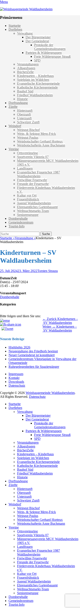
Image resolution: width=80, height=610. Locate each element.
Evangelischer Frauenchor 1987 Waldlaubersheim (38, 174)
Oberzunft (24, 114)
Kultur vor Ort (26, 195)
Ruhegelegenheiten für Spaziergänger (34, 366)
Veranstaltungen (28, 64)
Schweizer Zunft (28, 122)
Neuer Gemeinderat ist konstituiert (32, 355)
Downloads (16, 381)
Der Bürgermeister (38, 37)
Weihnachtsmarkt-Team (33, 211)
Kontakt (14, 378)
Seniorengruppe (27, 214)
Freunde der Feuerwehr (33, 184)
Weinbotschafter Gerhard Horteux (40, 141)
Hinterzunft (24, 110)
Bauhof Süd (25, 91)
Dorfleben (15, 29)
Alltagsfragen (26, 68)
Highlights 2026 (19, 347)
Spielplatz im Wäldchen (33, 79)
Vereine (14, 149)
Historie (22, 99)
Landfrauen (25, 168)
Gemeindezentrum (21, 222)
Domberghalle (18, 218)
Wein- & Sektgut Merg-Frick (36, 133)
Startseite (15, 25)
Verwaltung (25, 33)
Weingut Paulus (27, 137)
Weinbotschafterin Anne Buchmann (41, 145)
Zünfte (13, 106)
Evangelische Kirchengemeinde (38, 83)
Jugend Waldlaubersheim (34, 203)
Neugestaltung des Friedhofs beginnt (33, 351)
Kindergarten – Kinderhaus (35, 76)
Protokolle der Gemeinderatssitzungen (49, 47)
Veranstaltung (25, 238)
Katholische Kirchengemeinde (37, 87)
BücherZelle (25, 72)
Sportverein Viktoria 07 (33, 157)
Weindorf (15, 126)
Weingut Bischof (28, 130)
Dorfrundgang (18, 103)
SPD (37, 60)
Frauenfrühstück (28, 199)
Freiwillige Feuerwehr (32, 180)
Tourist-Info (17, 226)
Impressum (16, 374)
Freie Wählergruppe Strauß (52, 56)
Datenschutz (17, 385)
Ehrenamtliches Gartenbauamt (37, 207)
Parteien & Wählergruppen (44, 52)
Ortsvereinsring (27, 153)
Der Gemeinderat (37, 41)
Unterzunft (24, 118)
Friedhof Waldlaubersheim (35, 95)
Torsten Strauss (47, 271)
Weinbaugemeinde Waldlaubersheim (50, 393)
